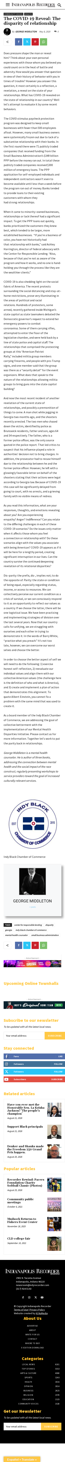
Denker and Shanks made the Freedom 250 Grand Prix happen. (25, 1149)
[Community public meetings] (54, 1204)
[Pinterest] (35, 42)
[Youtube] (42, 1297)
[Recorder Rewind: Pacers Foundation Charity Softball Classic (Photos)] (54, 1185)
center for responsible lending (28, 925)
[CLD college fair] (54, 1244)
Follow (58, 1064)
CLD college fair (18, 1238)
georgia (8, 930)
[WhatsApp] (43, 42)
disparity (49, 925)
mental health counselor (16, 935)
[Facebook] (18, 42)
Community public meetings (20, 1201)
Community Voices (13, 14)
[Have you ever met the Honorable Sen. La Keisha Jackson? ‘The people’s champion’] (54, 1110)
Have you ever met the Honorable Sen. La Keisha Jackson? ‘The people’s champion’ (25, 1109)
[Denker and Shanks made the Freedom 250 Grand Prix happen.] (54, 1151)
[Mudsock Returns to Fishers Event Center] (54, 1224)
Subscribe (55, 1035)
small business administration (45, 935)
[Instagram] (29, 1297)
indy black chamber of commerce (31, 930)
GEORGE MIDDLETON (26, 31)
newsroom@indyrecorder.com (32, 1285)
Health (28, 14)
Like (60, 1056)
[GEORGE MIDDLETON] (8, 31)
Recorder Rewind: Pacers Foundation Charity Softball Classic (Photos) (25, 1182)
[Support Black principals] (54, 1132)
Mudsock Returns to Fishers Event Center (22, 1220)
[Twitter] (27, 42)
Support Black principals (25, 1126)
